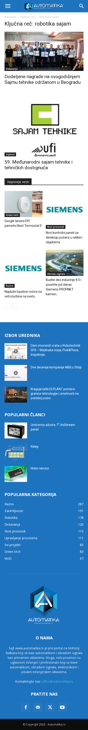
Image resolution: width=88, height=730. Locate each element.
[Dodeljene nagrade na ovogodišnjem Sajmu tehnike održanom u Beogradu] (44, 51)
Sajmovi (10, 154)
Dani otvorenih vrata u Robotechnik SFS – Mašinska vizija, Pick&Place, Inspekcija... (55, 350)
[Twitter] (50, 707)
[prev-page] (7, 306)
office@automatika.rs (57, 681)
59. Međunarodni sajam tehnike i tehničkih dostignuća (39, 164)
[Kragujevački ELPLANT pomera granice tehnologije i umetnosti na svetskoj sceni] (16, 395)
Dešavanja (12, 68)
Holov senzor (40, 468)
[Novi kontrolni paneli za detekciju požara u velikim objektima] (65, 210)
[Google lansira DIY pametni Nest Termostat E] (23, 204)
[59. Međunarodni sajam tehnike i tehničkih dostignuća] (44, 124)
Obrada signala (56, 274)
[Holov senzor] (16, 474)
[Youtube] (62, 707)
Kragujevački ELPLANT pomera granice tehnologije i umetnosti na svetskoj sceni (55, 393)
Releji (34, 446)
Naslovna (10, 17)
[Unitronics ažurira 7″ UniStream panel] (16, 430)
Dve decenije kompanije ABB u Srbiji (56, 367)
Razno (9, 285)
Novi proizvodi (55, 226)
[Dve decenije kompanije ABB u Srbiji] (16, 373)
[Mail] (37, 707)
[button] (7, 6)
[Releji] (16, 452)
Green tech (12, 215)
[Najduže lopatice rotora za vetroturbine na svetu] (23, 269)
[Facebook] (25, 707)
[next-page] (14, 306)
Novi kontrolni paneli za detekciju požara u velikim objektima (64, 237)
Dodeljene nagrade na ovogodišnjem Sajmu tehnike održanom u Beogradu (43, 79)
